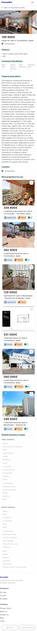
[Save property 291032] (31, 225)
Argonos (6, 496)
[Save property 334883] (31, 267)
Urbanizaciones (9, 470)
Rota (4, 527)
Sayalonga (7, 564)
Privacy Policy (5, 608)
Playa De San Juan (10, 544)
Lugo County (8, 453)
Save (11, 628)
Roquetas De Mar (9, 534)
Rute (4, 499)
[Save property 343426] (31, 183)
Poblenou (6, 547)
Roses (5, 493)
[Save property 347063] (31, 394)
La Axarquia (7, 473)
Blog (2, 618)
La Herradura (8, 483)
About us (3, 611)
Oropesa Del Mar (9, 490)
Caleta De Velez (9, 487)
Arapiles (6, 476)
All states (3, 599)
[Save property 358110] (31, 352)
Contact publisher (27, 628)
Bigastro (6, 557)
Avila (5, 450)
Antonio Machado (10, 538)
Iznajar (5, 456)
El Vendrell (7, 467)
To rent (3, 596)
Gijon (5, 479)
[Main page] (11, 2)
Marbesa (6, 459)
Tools (2, 621)
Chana (5, 554)
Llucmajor (7, 561)
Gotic (5, 551)
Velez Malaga (8, 541)
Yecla (5, 463)
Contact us (4, 615)
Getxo (5, 443)
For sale (3, 592)
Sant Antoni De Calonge (12, 447)
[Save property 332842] (31, 309)
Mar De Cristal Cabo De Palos (15, 567)
